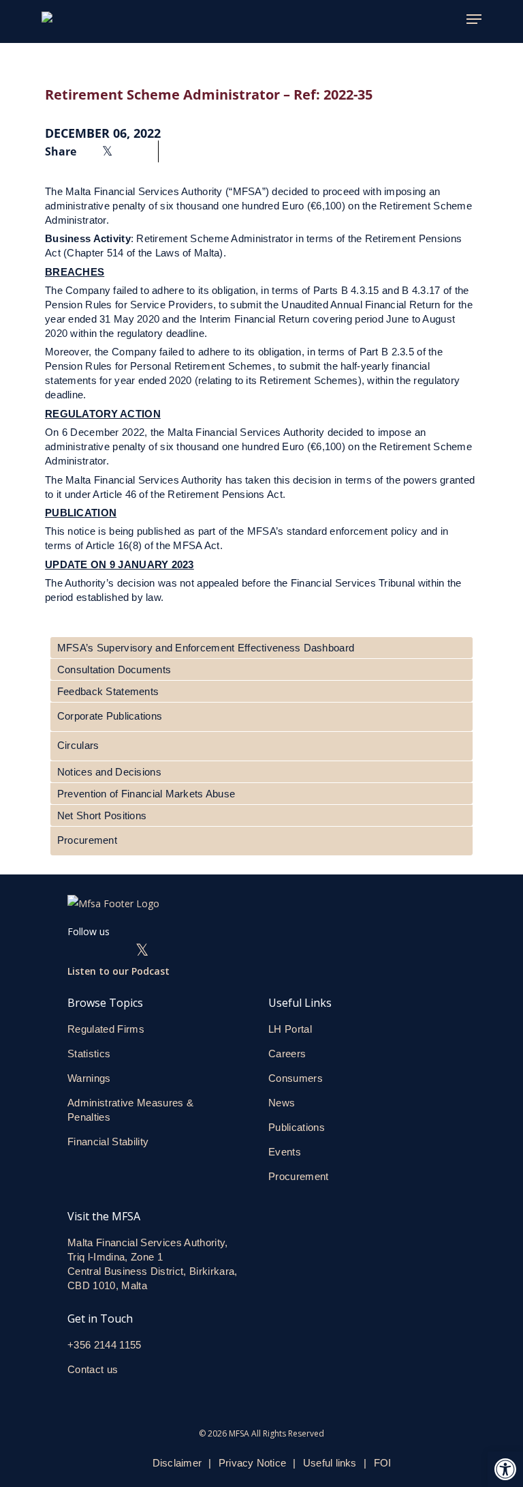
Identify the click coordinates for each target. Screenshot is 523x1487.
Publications (296, 1127)
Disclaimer (177, 1463)
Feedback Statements (108, 691)
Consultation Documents (114, 669)
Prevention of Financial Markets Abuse (146, 793)
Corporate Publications (109, 716)
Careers (287, 1053)
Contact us (94, 1369)
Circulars (78, 745)
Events (284, 1152)
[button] (505, 1469)
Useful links (330, 1463)
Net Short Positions (101, 815)
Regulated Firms (105, 1029)
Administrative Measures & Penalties (130, 1110)
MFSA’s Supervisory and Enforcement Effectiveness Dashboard (205, 647)
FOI (383, 1463)
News (281, 1102)
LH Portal (290, 1029)
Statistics (88, 1053)
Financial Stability (107, 1141)
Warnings (89, 1078)
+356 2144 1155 (104, 1345)
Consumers (295, 1078)
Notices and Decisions (109, 772)
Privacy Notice (252, 1463)
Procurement (87, 840)
